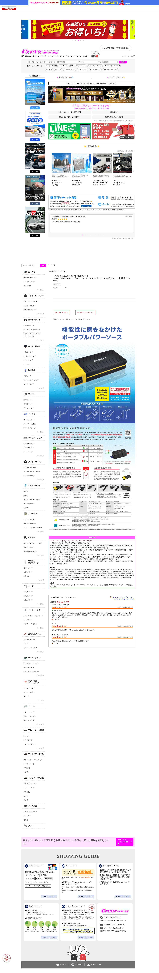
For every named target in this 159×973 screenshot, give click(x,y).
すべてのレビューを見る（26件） (123, 597)
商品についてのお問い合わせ (64, 319)
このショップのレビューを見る (124, 599)
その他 (53, 265)
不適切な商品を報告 (83, 319)
